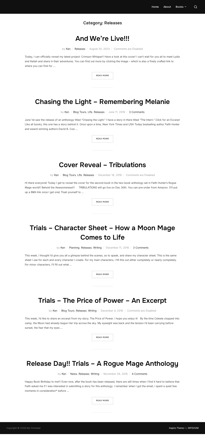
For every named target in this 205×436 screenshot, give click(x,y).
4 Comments (139, 373)
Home (155, 6)
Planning (74, 247)
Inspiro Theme (176, 428)
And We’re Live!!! (102, 38)
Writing (97, 247)
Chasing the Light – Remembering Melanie (102, 101)
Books (179, 6)
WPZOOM (193, 428)
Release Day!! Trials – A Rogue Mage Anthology (102, 363)
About (167, 6)
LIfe (90, 112)
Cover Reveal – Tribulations (102, 165)
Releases (80, 48)
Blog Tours (79, 112)
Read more (104, 75)
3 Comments (136, 112)
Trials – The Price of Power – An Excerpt (102, 300)
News (73, 373)
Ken (68, 48)
